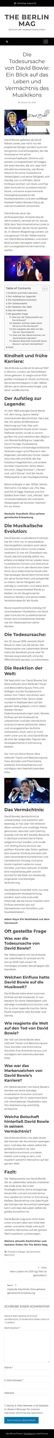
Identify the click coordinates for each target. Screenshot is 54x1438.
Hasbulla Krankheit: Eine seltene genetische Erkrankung (26, 1289)
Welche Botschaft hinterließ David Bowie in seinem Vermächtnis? (30, 342)
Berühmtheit (33, 1251)
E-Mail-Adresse (13, 1380)
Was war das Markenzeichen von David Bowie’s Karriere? (29, 336)
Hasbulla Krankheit (16, 513)
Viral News (28, 1434)
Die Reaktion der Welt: (20, 307)
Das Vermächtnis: (17, 310)
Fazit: (11, 347)
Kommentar (12, 1328)
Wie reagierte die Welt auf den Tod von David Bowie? (28, 330)
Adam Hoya (11, 919)
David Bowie (11, 368)
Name (8, 1367)
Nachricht (9, 1255)
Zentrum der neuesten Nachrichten (27, 29)
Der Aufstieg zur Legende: (22, 296)
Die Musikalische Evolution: (22, 300)
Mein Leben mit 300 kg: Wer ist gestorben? (28, 1271)
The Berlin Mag (27, 20)
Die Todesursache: (17, 303)
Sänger (21, 1251)
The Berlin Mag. (38, 1244)
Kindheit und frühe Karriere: (22, 293)
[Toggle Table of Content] (43, 288)
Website (9, 1393)
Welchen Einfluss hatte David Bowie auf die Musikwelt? (27, 324)
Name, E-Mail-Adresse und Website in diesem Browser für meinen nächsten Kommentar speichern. (26, 1409)
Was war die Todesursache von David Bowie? (27, 318)
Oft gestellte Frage (18, 314)
